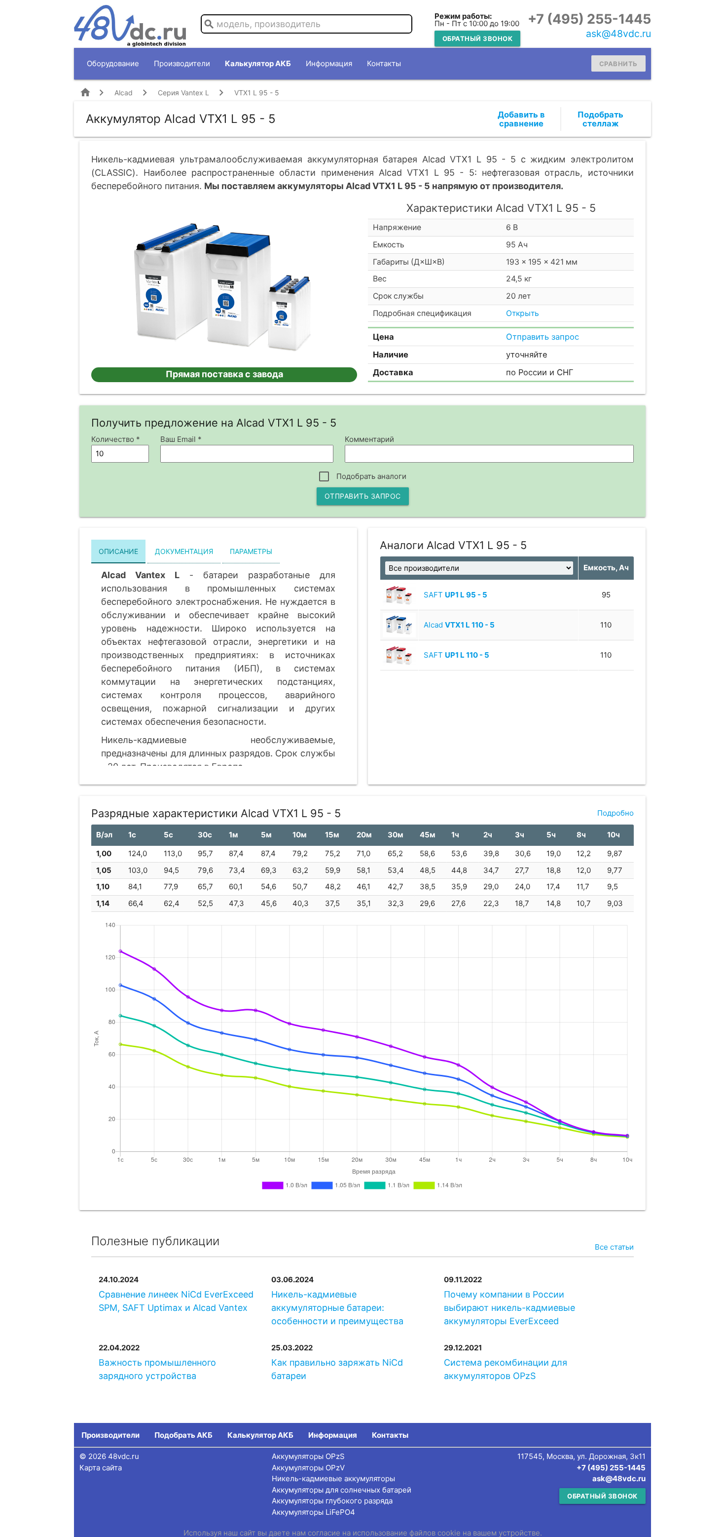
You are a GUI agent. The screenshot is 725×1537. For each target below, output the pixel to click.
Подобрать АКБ (183, 1435)
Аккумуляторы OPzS (308, 1456)
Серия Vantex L (183, 92)
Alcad (123, 92)
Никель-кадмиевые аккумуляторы (333, 1478)
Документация (184, 551)
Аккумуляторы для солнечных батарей (341, 1490)
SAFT (455, 594)
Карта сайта (100, 1467)
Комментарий (369, 439)
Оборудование (113, 63)
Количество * (115, 439)
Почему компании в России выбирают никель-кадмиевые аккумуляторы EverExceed (509, 1307)
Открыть (522, 313)
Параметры (251, 551)
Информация (329, 63)
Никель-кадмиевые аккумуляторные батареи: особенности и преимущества (337, 1307)
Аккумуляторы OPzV (308, 1467)
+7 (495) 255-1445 (589, 19)
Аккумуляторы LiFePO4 (313, 1512)
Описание (118, 551)
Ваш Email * (181, 439)
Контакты (384, 63)
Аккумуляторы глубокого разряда (332, 1500)
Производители (182, 63)
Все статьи (614, 1247)
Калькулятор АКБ (258, 63)
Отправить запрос (542, 337)
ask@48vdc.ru (618, 33)
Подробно (615, 813)
